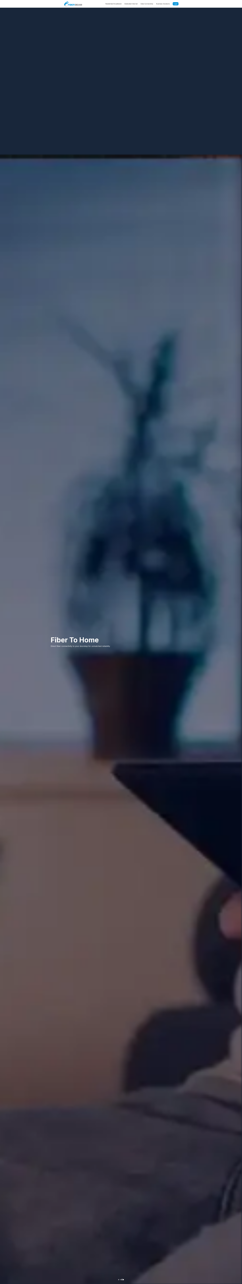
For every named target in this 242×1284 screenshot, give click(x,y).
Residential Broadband (113, 4)
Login (176, 4)
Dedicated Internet (131, 4)
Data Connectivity (147, 4)
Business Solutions (163, 4)
